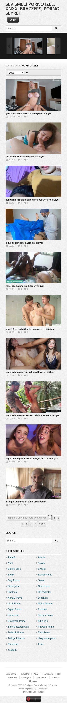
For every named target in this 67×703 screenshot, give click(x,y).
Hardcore (12, 592)
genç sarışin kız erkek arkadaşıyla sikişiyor (29, 113)
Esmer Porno (45, 574)
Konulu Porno (15, 597)
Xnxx (41, 644)
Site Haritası (38, 692)
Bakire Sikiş (14, 568)
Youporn (12, 649)
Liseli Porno (14, 603)
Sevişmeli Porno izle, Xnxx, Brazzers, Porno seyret (32, 8)
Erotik (11, 574)
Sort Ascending (27, 73)
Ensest (42, 568)
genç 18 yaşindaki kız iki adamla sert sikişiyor (30, 329)
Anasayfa (11, 674)
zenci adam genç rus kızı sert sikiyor (25, 286)
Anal (10, 563)
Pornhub (42, 609)
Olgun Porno (14, 609)
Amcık (41, 557)
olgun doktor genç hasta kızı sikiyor (24, 243)
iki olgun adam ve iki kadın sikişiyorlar (26, 501)
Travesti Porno (46, 626)
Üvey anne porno (47, 638)
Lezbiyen (43, 597)
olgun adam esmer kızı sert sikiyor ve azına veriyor (33, 415)
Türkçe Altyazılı (16, 638)
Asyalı (41, 563)
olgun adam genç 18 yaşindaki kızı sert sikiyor (30, 372)
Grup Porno (44, 586)
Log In (13, 19)
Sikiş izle (43, 621)
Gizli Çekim (14, 586)
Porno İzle (27, 692)
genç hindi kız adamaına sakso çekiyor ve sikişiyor (32, 199)
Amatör (12, 557)
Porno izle (13, 615)
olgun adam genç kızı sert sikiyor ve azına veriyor (32, 458)
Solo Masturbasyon (18, 626)
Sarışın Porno (45, 615)
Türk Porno (44, 632)
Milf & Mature (45, 603)
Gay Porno (13, 580)
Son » (42, 523)
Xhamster (13, 644)
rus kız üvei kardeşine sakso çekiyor (25, 156)
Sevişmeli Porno (16, 621)
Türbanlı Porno (16, 632)
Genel (41, 580)
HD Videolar (44, 592)
